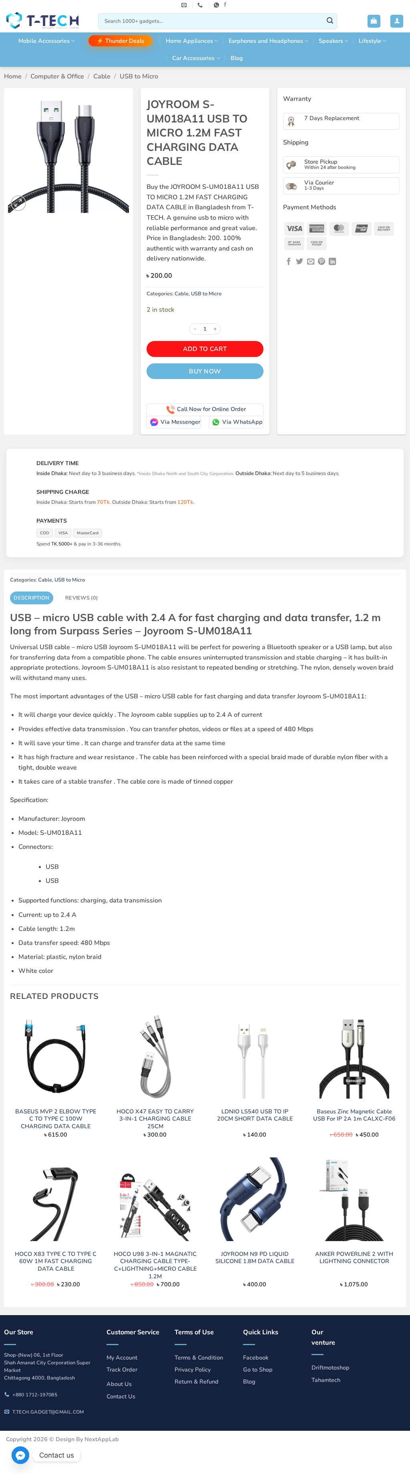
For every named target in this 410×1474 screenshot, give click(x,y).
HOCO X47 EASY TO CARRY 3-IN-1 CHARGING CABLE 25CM (155, 1119)
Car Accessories (193, 58)
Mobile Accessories (44, 41)
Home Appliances (189, 41)
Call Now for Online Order (211, 409)
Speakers (331, 41)
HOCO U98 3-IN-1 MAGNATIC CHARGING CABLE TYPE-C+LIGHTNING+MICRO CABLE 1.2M (155, 1265)
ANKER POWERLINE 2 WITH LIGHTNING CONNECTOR (354, 1257)
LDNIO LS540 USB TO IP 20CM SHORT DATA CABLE (255, 1115)
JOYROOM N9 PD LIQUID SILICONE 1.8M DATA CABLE (254, 1257)
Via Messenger (180, 422)
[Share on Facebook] (288, 262)
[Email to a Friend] (310, 262)
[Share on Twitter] (299, 262)
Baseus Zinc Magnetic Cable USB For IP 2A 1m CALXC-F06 (354, 1115)
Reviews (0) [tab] (81, 598)
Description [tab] (31, 598)
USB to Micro (139, 76)
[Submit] (330, 21)
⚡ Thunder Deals (120, 41)
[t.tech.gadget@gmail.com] (185, 5)
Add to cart (205, 349)
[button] (374, 21)
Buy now (205, 371)
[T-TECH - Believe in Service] (46, 21)
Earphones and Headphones (266, 41)
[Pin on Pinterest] (321, 262)
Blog (237, 58)
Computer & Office (57, 76)
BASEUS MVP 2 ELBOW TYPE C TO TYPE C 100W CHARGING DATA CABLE (55, 1119)
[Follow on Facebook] (225, 5)
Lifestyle (370, 41)
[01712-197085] (201, 5)
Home (13, 76)
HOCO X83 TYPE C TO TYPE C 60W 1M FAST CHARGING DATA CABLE (55, 1261)
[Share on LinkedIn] (332, 262)
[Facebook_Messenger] (20, 1455)
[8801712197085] (217, 5)
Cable (102, 76)
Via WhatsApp (242, 422)
